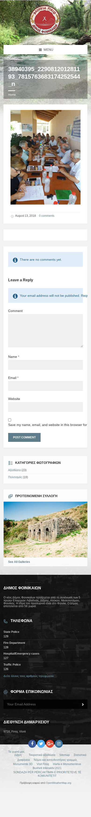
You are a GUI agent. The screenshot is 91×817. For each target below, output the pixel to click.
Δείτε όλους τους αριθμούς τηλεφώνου (29, 676)
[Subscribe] (82, 704)
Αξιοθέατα (14, 470)
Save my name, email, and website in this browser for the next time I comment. (45, 425)
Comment (15, 311)
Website (14, 399)
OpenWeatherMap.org (58, 782)
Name (13, 357)
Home (12, 94)
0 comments (46, 215)
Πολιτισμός (15, 477)
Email (13, 378)
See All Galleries (19, 562)
